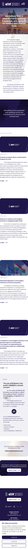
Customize (14, 541)
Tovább (2, 181)
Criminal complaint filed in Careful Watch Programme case (13, 158)
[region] (14, 535)
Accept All (14, 537)
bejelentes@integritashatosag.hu (14, 451)
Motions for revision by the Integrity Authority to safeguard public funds (11, 220)
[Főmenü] (23, 4)
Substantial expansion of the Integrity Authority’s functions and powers (12, 281)
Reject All (14, 545)
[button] (26, 10)
